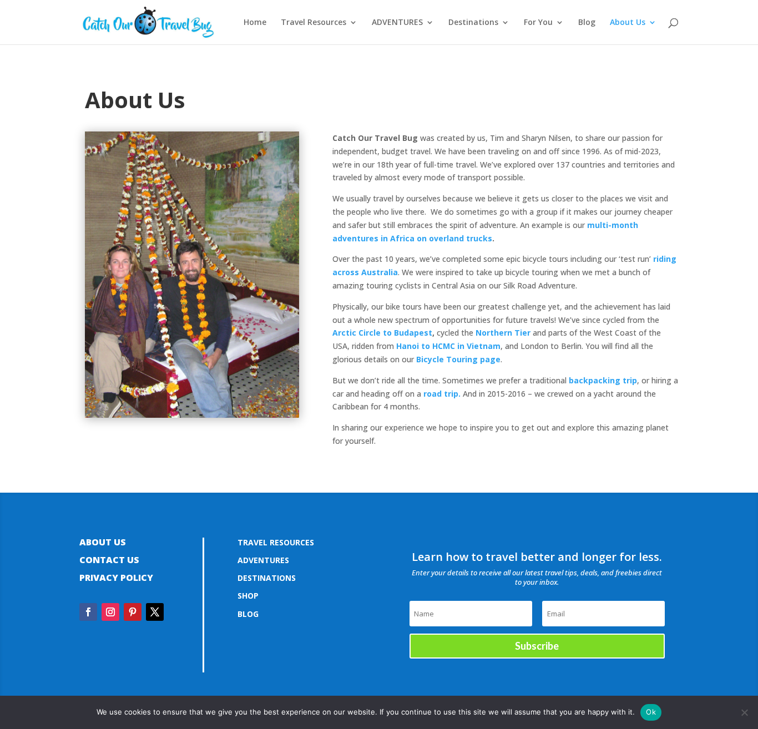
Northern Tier (503, 332)
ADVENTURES (397, 22)
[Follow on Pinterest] (133, 612)
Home (255, 22)
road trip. (442, 393)
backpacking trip (603, 380)
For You (538, 22)
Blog (586, 22)
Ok (651, 711)
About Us (627, 22)
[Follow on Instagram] (110, 612)
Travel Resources (313, 22)
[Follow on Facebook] (88, 612)
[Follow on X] (155, 612)
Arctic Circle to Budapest (382, 332)
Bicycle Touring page (458, 359)
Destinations (473, 22)
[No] (744, 712)
